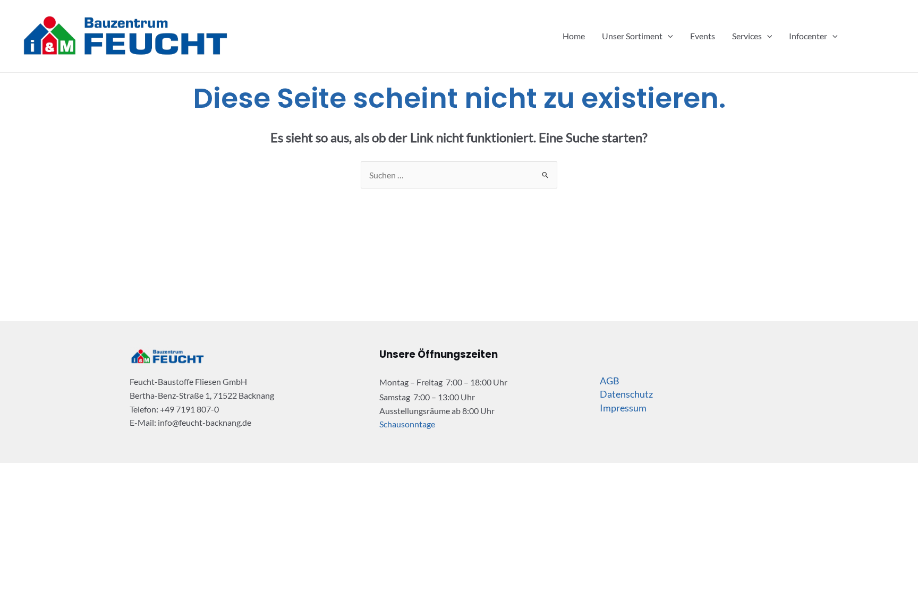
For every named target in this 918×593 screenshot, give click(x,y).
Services (747, 36)
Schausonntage (407, 424)
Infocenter (808, 36)
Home (574, 36)
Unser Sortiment (632, 36)
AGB (609, 380)
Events (702, 36)
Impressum (623, 408)
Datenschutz (626, 394)
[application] (667, 36)
